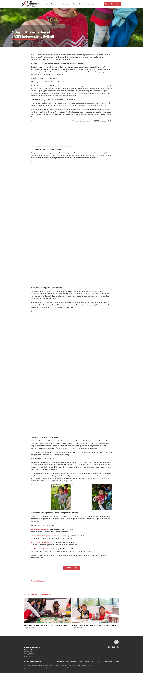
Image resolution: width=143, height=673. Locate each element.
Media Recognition (71, 661)
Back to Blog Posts (39, 581)
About (46, 4)
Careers (81, 661)
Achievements (89, 4)
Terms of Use (108, 661)
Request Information (112, 4)
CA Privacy (99, 661)
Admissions (65, 4)
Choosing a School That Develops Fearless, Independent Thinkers (46, 625)
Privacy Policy (89, 661)
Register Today (71, 567)
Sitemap (116, 661)
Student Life (77, 4)
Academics (54, 4)
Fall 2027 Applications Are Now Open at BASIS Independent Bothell (94, 625)
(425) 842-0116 (28, 656)
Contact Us (60, 661)
